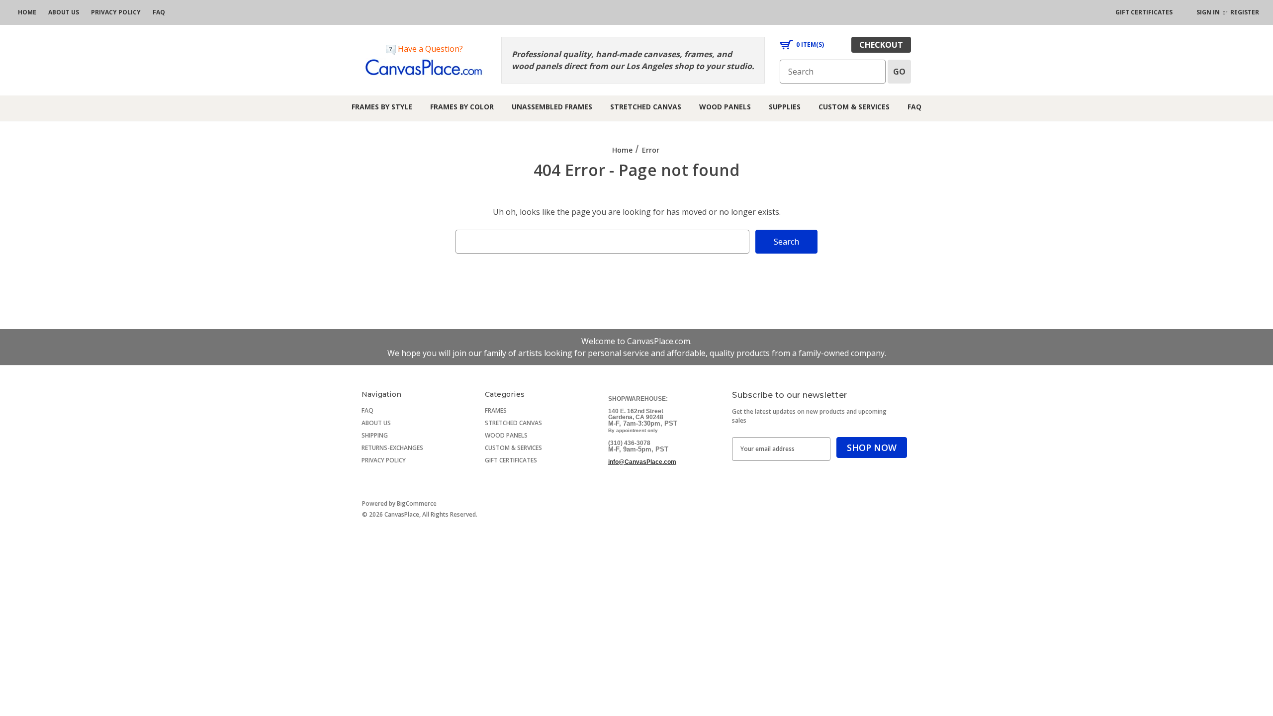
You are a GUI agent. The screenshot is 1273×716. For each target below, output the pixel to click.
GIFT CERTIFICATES (511, 460)
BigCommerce (417, 503)
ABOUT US (376, 423)
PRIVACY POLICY (384, 460)
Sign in (1208, 12)
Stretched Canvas (645, 106)
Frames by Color (462, 106)
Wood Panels (725, 106)
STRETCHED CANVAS (513, 423)
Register (1244, 12)
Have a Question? (429, 48)
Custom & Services (854, 106)
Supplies (785, 106)
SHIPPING (375, 435)
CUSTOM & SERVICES (513, 448)
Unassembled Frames (552, 106)
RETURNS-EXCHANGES (392, 448)
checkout (881, 44)
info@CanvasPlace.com (642, 461)
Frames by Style (382, 106)
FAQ (914, 106)
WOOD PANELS (506, 435)
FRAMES (496, 410)
